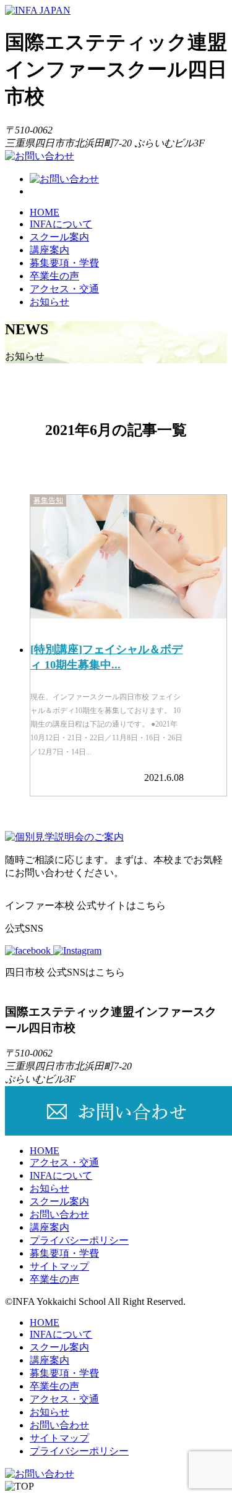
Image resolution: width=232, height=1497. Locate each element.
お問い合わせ (59, 1214)
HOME (44, 212)
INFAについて (61, 224)
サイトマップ (59, 1266)
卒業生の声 (54, 276)
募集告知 (48, 500)
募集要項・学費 (64, 263)
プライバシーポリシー (79, 1240)
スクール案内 (59, 237)
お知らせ (49, 302)
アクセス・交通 (64, 289)
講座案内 (49, 250)
